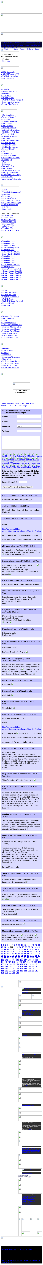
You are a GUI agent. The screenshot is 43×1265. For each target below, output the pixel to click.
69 (28, 954)
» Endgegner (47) (7, 224)
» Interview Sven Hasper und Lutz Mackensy (10, 332)
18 (2, 947)
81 (22, 956)
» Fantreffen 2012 (7, 267)
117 (24, 962)
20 (8, 947)
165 (13, 973)
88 (2, 958)
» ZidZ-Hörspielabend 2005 (11, 325)
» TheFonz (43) (7, 217)
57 (33, 951)
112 (6, 962)
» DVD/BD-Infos (7, 98)
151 (36, 968)
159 (29, 971)
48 (8, 951)
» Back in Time (7, 177)
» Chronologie (6, 160)
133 (6, 966)
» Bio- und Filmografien (10, 316)
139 (29, 966)
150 (33, 968)
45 (39, 949)
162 (2, 973)
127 (21, 964)
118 (28, 962)
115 (17, 962)
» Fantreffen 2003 (7, 241)
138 (25, 966)
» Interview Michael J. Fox (11, 327)
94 (19, 958)
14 (30, 945)
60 (2, 954)
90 (8, 958)
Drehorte (30, 49)
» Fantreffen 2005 (7, 250)
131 (36, 964)
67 (22, 954)
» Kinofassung (6, 153)
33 (5, 949)
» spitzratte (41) (7, 215)
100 (36, 958)
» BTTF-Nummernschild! (10, 170)
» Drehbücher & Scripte (10, 132)
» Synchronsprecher (8, 323)
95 (22, 958)
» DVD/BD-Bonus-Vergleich (12, 100)
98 (31, 958)
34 (8, 949)
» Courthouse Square (9, 136)
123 (6, 964)
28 (32, 947)
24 (20, 947)
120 (35, 962)
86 (36, 956)
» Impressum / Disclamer (10, 357)
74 (2, 956)
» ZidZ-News (6, 96)
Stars (37, 49)
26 (26, 947)
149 (29, 968)
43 (33, 949)
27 (29, 947)
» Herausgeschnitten (8, 128)
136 (17, 966)
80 (19, 956)
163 (6, 973)
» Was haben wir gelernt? (10, 158)
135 (13, 966)
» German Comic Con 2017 (11, 273)
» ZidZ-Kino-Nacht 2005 (10, 252)
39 (22, 949)
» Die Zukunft (6, 168)
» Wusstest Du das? (8, 117)
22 (15, 947)
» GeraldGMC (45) (8, 220)
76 (8, 956)
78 (13, 956)
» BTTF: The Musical (9, 147)
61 (5, 954)
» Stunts (4, 320)
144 (10, 968)
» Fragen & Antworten (9, 121)
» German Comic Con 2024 (11, 279)
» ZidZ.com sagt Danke (10, 363)
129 (29, 964)
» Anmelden (5, 194)
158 (25, 971)
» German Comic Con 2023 (11, 277)
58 (36, 951)
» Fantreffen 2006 (7, 256)
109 (33, 960)
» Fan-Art (4, 207)
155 (13, 971)
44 (36, 949)
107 (25, 960)
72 (36, 954)
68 (25, 954)
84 (31, 956)
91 (10, 958)
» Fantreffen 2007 (7, 258)
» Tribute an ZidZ (7, 134)
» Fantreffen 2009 (7, 262)
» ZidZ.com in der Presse (10, 361)
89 (5, 958)
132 (2, 966)
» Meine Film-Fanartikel (10, 104)
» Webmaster (6, 355)
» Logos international (9, 155)
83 (28, 956)
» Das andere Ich (7, 166)
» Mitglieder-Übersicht (9, 198)
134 (10, 966)
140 (33, 966)
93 (16, 958)
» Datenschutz (6, 359)
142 (2, 968)
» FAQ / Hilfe (6, 209)
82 (25, 956)
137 (21, 966)
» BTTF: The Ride (8, 143)
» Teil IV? (5, 151)
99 (33, 958)
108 (29, 960)
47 (5, 951)
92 (13, 958)
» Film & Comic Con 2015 (11, 269)
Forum (22, 49)
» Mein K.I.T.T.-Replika (10, 365)
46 (2, 951)
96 (25, 958)
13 (28, 945)
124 (10, 964)
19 (5, 947)
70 (31, 954)
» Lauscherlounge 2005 (10, 248)
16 (36, 945)
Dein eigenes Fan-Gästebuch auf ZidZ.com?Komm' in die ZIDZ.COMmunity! (17, 404)
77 (10, 956)
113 (9, 962)
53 (22, 951)
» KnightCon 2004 (8, 245)
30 (37, 947)
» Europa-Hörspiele (8, 149)
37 (16, 949)
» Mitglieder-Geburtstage (10, 200)
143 (6, 968)
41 (28, 949)
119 (31, 962)
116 (20, 962)
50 (13, 951)
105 (17, 960)
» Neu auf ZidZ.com (8, 91)
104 (13, 960)
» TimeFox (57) (7, 228)
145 (13, 968)
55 (28, 951)
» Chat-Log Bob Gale (9, 335)
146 (17, 968)
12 (25, 945)
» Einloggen (5, 61)
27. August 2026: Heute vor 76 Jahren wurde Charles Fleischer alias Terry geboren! (21, 44)
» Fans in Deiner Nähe (9, 205)
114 (13, 962)
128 (25, 964)
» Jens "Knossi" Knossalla (11, 179)
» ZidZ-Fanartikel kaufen (10, 102)
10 (19, 945)
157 (21, 971)
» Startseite (5, 89)
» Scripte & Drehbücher (10, 297)
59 (39, 951)
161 (36, 971)
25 (23, 947)
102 (6, 960)
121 (39, 962)
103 (10, 960)
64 (13, 954)
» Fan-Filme (5, 305)
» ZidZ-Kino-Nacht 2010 (10, 265)
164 (10, 973)
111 (2, 962)
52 (19, 951)
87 (39, 956)
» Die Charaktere (7, 115)
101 (2, 960)
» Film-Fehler (6, 119)
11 (22, 945)
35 (10, 949)
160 (33, 971)
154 (10, 971)
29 (35, 947)
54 (25, 951)
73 (39, 954)
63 (10, 954)
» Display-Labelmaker (9, 172)
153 (6, 971)
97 (28, 958)
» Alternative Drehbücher (10, 130)
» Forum (4, 190)
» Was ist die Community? (11, 192)
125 (13, 964)
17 (39, 945)
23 (17, 947)
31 (40, 947)
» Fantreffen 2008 (7, 260)
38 (19, 949)
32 (2, 949)
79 (16, 956)
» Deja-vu (4, 162)
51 (16, 951)
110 (36, 960)
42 (31, 949)
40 (25, 949)
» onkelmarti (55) (7, 226)
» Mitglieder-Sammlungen (11, 203)
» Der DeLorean (7, 126)
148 (25, 968)
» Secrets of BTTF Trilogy (11, 175)
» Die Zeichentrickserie (10, 141)
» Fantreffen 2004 (7, 243)
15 (33, 945)
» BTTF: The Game (8, 145)
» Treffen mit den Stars (9, 337)
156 (17, 971)
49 (10, 951)
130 (33, 964)
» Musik (4, 290)
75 (5, 956)
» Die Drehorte (6, 123)
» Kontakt (4, 353)
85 (33, 956)
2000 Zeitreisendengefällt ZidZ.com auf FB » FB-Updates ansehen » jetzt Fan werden (10, 75)
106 (21, 960)
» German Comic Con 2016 (11, 271)
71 (33, 954)
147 (21, 968)
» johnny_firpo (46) (8, 222)
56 (31, 951)
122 (2, 964)
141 (36, 966)
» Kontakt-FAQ (7, 351)
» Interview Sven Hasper (10, 329)
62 (8, 954)
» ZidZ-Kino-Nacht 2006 (10, 254)
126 (17, 964)
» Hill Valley (6, 138)
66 (19, 954)
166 (17, 973)
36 (13, 949)
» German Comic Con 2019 (11, 275)
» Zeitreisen (5, 164)
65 (16, 954)
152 (2, 971)
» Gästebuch (5, 93)
